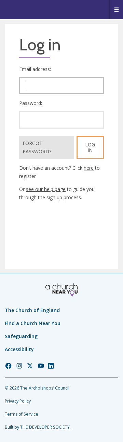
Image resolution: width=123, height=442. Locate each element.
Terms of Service (21, 414)
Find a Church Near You (32, 323)
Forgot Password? (37, 147)
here (89, 168)
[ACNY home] (61, 290)
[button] (116, 9)
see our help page (46, 189)
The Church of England (32, 310)
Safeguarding (21, 336)
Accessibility (19, 349)
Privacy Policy (18, 401)
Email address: (35, 69)
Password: (30, 103)
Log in (90, 147)
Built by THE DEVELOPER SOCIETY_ (38, 427)
